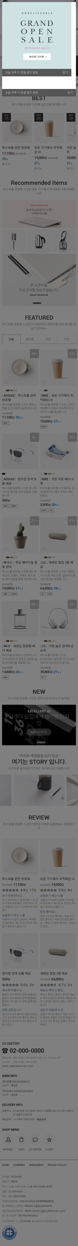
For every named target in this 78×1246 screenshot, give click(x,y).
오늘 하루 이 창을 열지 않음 (21, 92)
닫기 (70, 92)
